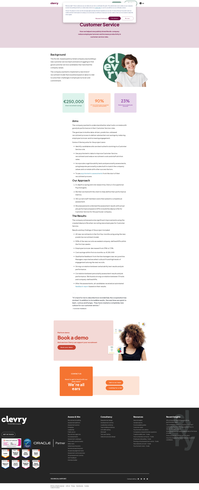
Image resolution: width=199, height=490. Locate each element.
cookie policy (98, 7)
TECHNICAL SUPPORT (58, 478)
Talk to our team (115, 382)
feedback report (82, 286)
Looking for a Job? (116, 388)
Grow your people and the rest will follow (178, 435)
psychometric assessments (92, 173)
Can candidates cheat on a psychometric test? (179, 424)
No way (127, 18)
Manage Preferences (102, 18)
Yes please (114, 18)
